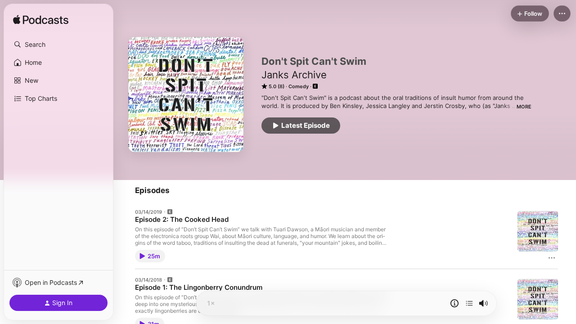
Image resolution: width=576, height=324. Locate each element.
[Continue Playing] (469, 303)
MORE (524, 107)
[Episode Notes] (454, 303)
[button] (58, 44)
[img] (40, 20)
